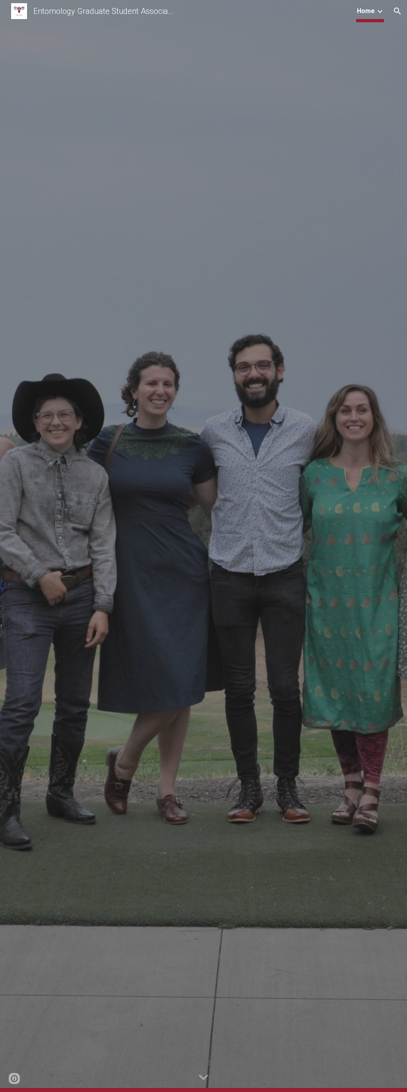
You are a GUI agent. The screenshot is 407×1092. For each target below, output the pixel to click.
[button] (397, 11)
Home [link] (366, 11)
